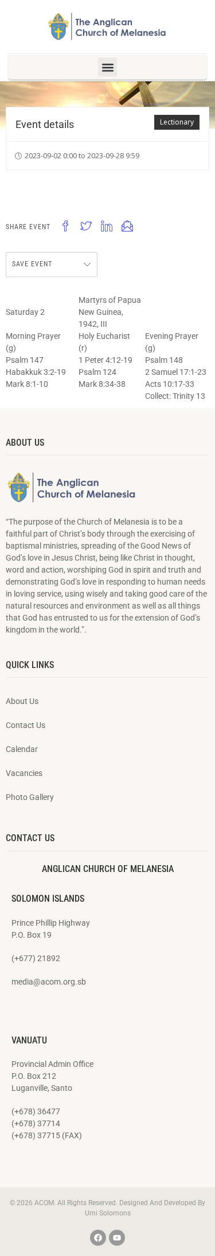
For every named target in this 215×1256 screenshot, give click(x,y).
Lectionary (177, 122)
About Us (22, 701)
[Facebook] (98, 1238)
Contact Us (25, 725)
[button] (107, 67)
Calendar (22, 749)
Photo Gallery (30, 797)
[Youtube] (117, 1238)
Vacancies (24, 773)
